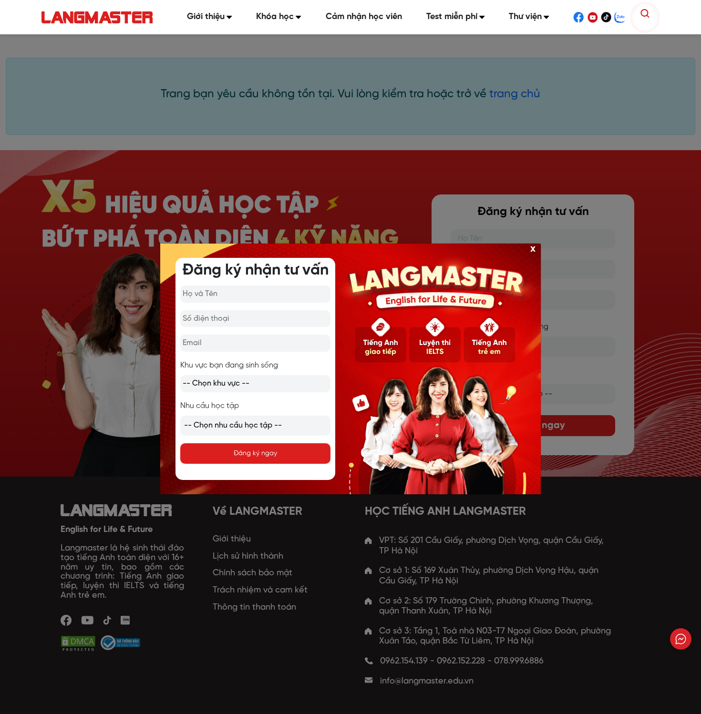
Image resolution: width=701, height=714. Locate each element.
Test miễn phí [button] (451, 16)
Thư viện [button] (525, 16)
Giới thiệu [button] (206, 16)
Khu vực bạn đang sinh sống (229, 365)
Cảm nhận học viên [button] (364, 16)
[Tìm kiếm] (645, 13)
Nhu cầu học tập (209, 406)
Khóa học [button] (275, 16)
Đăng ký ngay (255, 453)
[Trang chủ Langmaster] (99, 17)
